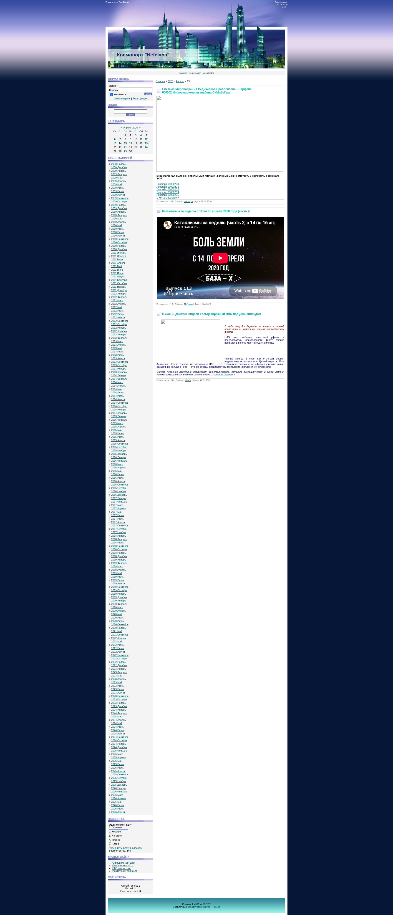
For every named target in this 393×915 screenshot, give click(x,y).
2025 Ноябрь (118, 781)
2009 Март (117, 177)
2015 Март (117, 423)
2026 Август (118, 812)
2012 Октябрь (119, 324)
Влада (188, 380)
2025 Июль (117, 767)
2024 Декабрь (119, 747)
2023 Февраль (119, 672)
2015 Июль (117, 436)
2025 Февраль (119, 750)
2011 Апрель (118, 262)
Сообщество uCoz (123, 865)
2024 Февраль (119, 713)
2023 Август (118, 692)
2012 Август (118, 317)
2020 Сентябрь (119, 624)
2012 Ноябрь (118, 327)
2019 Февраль (119, 563)
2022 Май (116, 641)
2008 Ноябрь (118, 164)
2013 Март (117, 341)
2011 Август (118, 276)
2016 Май (116, 471)
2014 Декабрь (119, 413)
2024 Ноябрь (118, 743)
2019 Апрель (118, 569)
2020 (170, 81)
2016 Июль (117, 477)
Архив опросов (133, 848)
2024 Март (117, 716)
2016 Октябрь (119, 488)
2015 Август (118, 440)
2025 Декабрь (119, 784)
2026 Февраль (119, 791)
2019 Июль (117, 580)
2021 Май (116, 631)
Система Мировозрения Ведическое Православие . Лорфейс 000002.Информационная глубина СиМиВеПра (207, 90)
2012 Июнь (117, 310)
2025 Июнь (117, 764)
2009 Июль (117, 191)
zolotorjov (188, 201)
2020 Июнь (117, 617)
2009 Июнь (117, 187)
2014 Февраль (119, 378)
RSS (211, 73)
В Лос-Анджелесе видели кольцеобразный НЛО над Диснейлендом (211, 314)
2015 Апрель (118, 426)
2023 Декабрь (119, 706)
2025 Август (118, 771)
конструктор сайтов (199, 906)
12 (146, 139)
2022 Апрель (118, 638)
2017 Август (118, 522)
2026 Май (116, 801)
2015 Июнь (117, 433)
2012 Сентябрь (119, 320)
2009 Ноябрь (118, 205)
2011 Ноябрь (118, 286)
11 (141, 139)
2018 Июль (117, 542)
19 (146, 143)
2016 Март (117, 464)
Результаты (115, 848)
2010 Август (118, 235)
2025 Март (117, 754)
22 (125, 147)
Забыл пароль (122, 98)
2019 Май (116, 573)
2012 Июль (117, 314)
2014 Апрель (118, 385)
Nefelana (188, 304)
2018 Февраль (119, 539)
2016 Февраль (119, 460)
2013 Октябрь (119, 365)
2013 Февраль (119, 338)
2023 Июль (117, 689)
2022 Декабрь (119, 665)
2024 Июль (117, 730)
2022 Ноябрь (118, 662)
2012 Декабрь (119, 331)
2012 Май (116, 307)
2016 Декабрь (119, 494)
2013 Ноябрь (118, 368)
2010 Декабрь (119, 249)
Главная (183, 73)
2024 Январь (118, 709)
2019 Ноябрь (118, 593)
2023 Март (117, 675)
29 (125, 151)
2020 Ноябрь (118, 627)
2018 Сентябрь (119, 546)
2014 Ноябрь (118, 409)
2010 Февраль (119, 215)
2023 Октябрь (119, 699)
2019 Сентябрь (119, 587)
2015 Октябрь (119, 447)
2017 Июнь (117, 515)
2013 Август (118, 358)
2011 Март (117, 259)
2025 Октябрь (119, 778)
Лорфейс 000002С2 (167, 186)
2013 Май (116, 348)
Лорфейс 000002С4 (167, 192)
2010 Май (116, 225)
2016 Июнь (117, 474)
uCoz (217, 906)
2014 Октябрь (119, 406)
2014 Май (116, 389)
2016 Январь (118, 457)
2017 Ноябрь (118, 532)
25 (141, 147)
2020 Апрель (118, 610)
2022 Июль (117, 648)
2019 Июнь (117, 576)
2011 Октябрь (119, 283)
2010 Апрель (118, 222)
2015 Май (116, 430)
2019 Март (117, 566)
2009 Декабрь (119, 208)
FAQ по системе (121, 868)
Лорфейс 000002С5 (167, 195)
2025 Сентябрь (119, 774)
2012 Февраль (119, 297)
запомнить (120, 94)
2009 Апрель (118, 181)
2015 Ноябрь (118, 450)
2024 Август (118, 733)
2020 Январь (118, 600)
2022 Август (118, 651)
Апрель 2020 (130, 127)
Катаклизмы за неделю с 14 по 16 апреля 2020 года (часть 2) (206, 211)
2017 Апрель (118, 508)
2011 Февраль (119, 256)
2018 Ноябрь (118, 552)
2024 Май (116, 723)
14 (120, 143)
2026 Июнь (117, 805)
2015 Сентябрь (119, 443)
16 (130, 143)
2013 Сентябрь (119, 361)
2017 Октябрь (119, 529)
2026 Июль (117, 808)
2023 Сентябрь (119, 696)
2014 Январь (118, 375)
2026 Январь (118, 788)
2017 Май (116, 511)
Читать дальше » (169, 197)
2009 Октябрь (119, 201)
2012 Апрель (118, 303)
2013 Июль (117, 355)
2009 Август (118, 194)
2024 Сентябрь (119, 737)
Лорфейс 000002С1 (167, 184)
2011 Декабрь (119, 290)
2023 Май (116, 682)
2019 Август (118, 583)
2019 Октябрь (119, 590)
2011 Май (116, 266)
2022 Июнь (117, 645)
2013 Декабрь (119, 372)
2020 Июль (117, 621)
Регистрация (195, 73)
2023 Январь (118, 668)
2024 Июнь (117, 726)
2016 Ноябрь (118, 491)
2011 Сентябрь (119, 280)
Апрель (180, 81)
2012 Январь (118, 293)
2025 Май (116, 760)
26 (146, 147)
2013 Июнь (117, 351)
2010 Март (117, 218)
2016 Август (118, 481)
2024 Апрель (118, 720)
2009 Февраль (119, 174)
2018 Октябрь (119, 549)
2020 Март (117, 607)
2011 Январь (118, 252)
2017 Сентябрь (119, 525)
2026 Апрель (118, 798)
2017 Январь (118, 498)
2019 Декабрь (119, 597)
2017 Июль (117, 518)
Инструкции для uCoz (124, 871)
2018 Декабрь (119, 556)
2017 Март (117, 505)
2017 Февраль (119, 501)
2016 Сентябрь (119, 484)
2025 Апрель (118, 757)
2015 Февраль (119, 419)
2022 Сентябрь (119, 655)
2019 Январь (118, 559)
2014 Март (117, 382)
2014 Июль (117, 396)
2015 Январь (118, 416)
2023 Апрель (118, 679)
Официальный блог (123, 862)
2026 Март (117, 795)
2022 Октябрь (119, 658)
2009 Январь (118, 170)
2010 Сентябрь (119, 239)
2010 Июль (117, 232)
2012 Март (117, 300)
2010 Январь (118, 211)
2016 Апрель (118, 467)
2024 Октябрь (119, 740)
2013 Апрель (118, 344)
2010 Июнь (117, 228)
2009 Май (116, 184)
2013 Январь (118, 334)
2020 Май (116, 614)
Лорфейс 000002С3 (167, 189)
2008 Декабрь (119, 167)
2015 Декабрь (119, 453)
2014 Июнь (117, 392)
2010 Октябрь (119, 242)
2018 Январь (118, 535)
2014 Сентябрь (119, 402)
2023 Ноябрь (118, 702)
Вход (205, 73)
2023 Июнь (117, 685)
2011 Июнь (117, 269)
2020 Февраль (119, 604)
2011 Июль (117, 273)
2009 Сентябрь (119, 198)
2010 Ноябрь (118, 245)
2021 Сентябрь (119, 634)
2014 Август (118, 399)
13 (114, 143)
